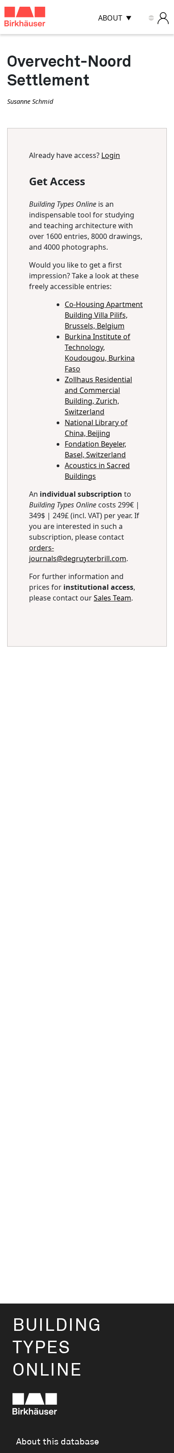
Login (110, 155)
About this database (57, 1442)
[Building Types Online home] (36, 18)
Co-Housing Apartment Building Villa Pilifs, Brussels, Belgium (104, 315)
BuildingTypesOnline (56, 1348)
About (110, 18)
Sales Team (112, 598)
